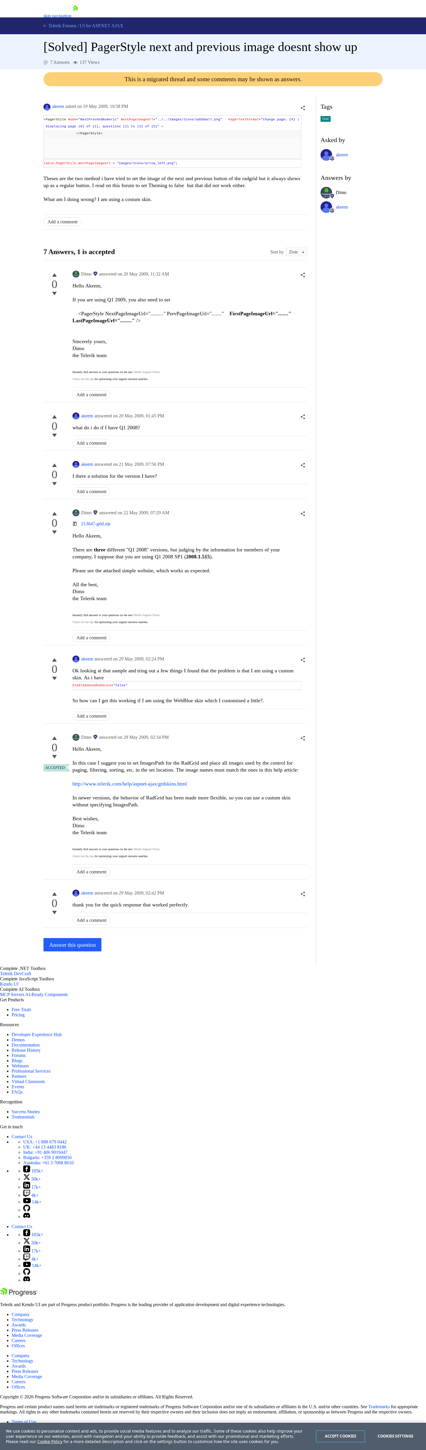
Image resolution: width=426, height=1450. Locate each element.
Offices (18, 1345)
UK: (44, 1147)
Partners (19, 1076)
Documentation (26, 1044)
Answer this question (72, 945)
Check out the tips (83, 379)
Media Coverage (27, 1335)
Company (21, 1314)
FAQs (17, 1091)
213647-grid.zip (95, 523)
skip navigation (57, 15)
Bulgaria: (47, 1157)
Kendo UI (9, 984)
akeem (58, 106)
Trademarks (379, 1406)
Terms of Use (24, 1421)
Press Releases (25, 1330)
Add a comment (62, 221)
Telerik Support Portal (146, 372)
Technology (22, 1319)
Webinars (20, 1065)
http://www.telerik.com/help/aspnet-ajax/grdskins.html (129, 784)
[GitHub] (26, 1210)
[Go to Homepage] (75, 15)
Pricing (18, 1014)
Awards (19, 1324)
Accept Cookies (340, 1436)
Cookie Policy (49, 1441)
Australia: (48, 1162)
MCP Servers (12, 994)
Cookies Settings (395, 1436)
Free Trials (21, 1009)
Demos (18, 1039)
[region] (213, 1436)
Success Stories (26, 1111)
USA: (45, 1141)
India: (45, 1152)
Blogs (17, 1060)
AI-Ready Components (46, 994)
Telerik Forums (61, 25)
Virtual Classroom (28, 1081)
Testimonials (23, 1116)
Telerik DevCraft (15, 973)
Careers (19, 1340)
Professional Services (31, 1071)
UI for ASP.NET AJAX (101, 25)
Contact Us (22, 1136)
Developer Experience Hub (37, 1034)
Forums (19, 1055)
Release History (26, 1050)
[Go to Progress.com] (19, 1294)
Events (18, 1086)
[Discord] (26, 1216)
